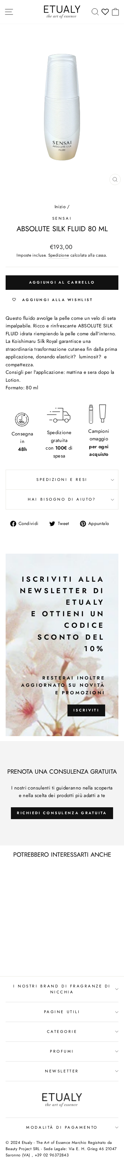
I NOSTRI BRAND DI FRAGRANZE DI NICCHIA (62, 989)
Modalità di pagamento (62, 1127)
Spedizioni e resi (62, 479)
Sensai (62, 218)
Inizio (60, 206)
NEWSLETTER (62, 1071)
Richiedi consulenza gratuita (62, 812)
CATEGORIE (62, 1031)
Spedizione (58, 255)
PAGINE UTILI (62, 1011)
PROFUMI (62, 1051)
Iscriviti (86, 710)
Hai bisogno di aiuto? (62, 499)
